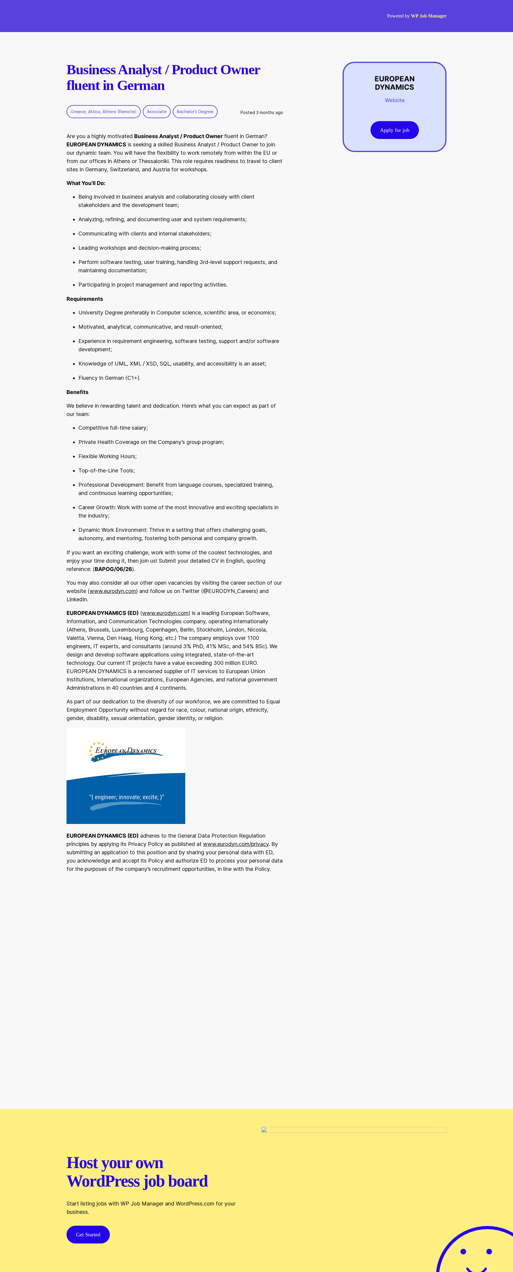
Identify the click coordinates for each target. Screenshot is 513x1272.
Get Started (88, 1235)
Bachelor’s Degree (195, 111)
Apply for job (394, 130)
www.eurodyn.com (113, 591)
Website (395, 100)
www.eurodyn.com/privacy (236, 844)
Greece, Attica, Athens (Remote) (104, 111)
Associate (157, 111)
